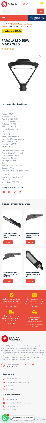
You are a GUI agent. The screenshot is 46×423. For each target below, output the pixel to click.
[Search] (40, 11)
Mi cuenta (30, 5)
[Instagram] (29, 364)
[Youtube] (33, 364)
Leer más (8, 242)
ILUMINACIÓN (12, 24)
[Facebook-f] (25, 364)
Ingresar (28, 3)
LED (20, 24)
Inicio (4, 24)
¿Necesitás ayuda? (13, 364)
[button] (4, 18)
